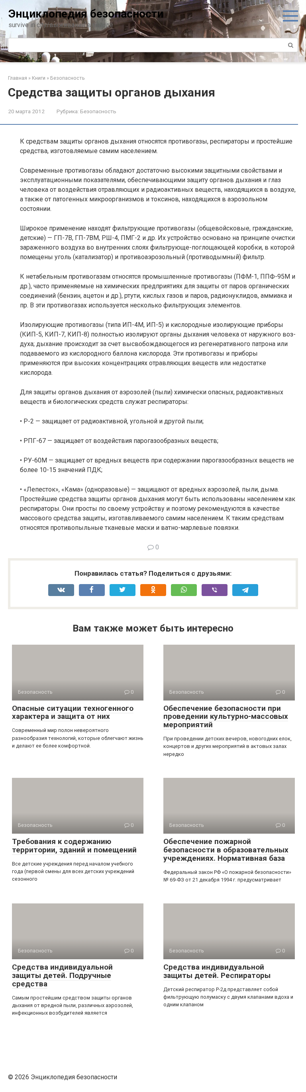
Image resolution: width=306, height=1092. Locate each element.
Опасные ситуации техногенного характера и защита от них (72, 712)
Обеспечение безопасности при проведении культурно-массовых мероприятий (225, 717)
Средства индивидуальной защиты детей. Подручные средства (62, 975)
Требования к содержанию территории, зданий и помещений (74, 845)
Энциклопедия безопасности (85, 13)
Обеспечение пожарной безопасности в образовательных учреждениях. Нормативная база (225, 850)
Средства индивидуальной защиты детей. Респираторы (217, 971)
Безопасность (98, 111)
